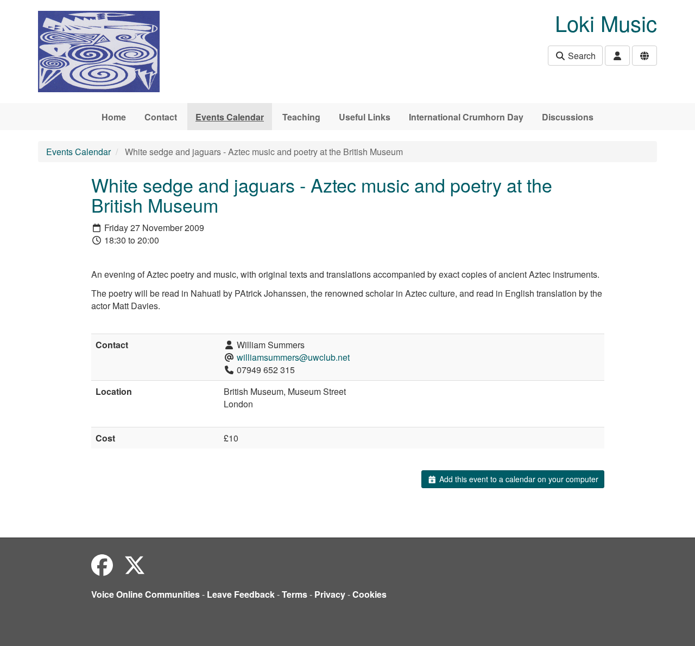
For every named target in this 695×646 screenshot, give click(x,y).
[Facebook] (102, 564)
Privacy (329, 594)
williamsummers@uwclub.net (293, 357)
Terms (294, 594)
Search (581, 55)
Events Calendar (229, 117)
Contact (160, 117)
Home (114, 117)
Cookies (369, 594)
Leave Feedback (241, 594)
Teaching (301, 117)
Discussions (567, 117)
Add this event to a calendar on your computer (517, 479)
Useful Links (364, 117)
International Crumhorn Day (466, 117)
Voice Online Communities (145, 594)
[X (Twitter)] (135, 564)
